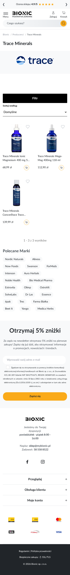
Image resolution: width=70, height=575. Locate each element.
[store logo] (35, 419)
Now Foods (11, 266)
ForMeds (52, 266)
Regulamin (24, 551)
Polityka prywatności (41, 551)
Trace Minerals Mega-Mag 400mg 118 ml (50, 158)
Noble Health (12, 280)
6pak (8, 301)
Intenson (10, 273)
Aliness (36, 259)
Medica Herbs (46, 308)
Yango (25, 308)
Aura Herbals (31, 273)
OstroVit (44, 287)
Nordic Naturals (14, 259)
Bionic (6, 34)
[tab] (35, 479)
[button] (53, 14)
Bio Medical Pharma (40, 280)
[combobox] (35, 23)
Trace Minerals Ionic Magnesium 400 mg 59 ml (16, 159)
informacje (60, 344)
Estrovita (10, 287)
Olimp (27, 287)
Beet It (9, 308)
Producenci (18, 34)
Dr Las (29, 294)
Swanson (32, 266)
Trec (22, 301)
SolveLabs (10, 294)
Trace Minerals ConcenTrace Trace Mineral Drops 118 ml (15, 214)
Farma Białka (40, 301)
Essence (46, 294)
